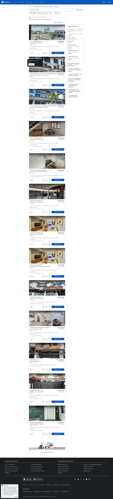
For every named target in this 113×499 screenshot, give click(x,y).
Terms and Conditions (66, 484)
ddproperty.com (56, 491)
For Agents (41, 2)
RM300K (80, 33)
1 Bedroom (70, 52)
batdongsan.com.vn (47, 491)
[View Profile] (32, 26)
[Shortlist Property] (63, 26)
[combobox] (51, 9)
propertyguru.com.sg (37, 491)
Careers (36, 484)
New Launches (21, 2)
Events (36, 2)
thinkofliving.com (65, 491)
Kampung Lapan (71, 40)
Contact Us (41, 484)
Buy (12, 2)
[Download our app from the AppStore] (28, 479)
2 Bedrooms (75, 52)
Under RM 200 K (70, 46)
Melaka (50, 6)
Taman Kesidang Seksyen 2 (73, 39)
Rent (16, 2)
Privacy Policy (48, 484)
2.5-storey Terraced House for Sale (40, 6)
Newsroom (30, 484)
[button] (30, 17)
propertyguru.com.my (27, 491)
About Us (25, 484)
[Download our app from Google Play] (38, 479)
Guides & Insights (29, 2)
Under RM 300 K (77, 46)
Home (30, 6)
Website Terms (56, 484)
